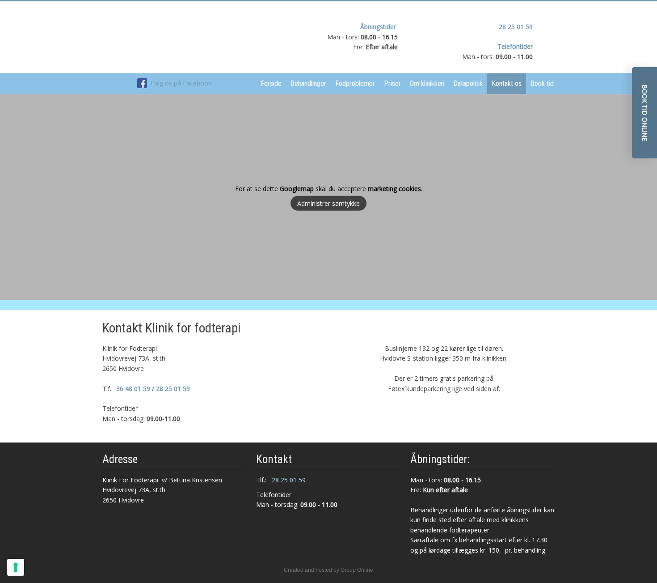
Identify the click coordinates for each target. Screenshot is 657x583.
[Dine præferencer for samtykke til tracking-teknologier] (15, 567)
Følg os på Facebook (179, 83)
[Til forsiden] (174, 37)
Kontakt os (507, 83)
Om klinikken (427, 83)
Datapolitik (468, 83)
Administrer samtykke (328, 203)
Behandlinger (308, 83)
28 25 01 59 (516, 26)
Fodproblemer (355, 83)
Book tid (542, 83)
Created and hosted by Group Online (328, 570)
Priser (392, 83)
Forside (271, 83)
